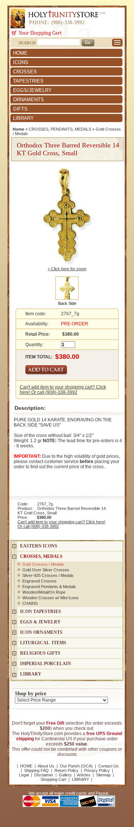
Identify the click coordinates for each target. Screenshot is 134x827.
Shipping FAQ (36, 770)
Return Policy (66, 770)
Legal (24, 775)
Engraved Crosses (39, 581)
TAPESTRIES (28, 81)
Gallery (65, 775)
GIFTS (20, 109)
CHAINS (30, 603)
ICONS (20, 62)
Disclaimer (43, 775)
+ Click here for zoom (67, 268)
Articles (83, 775)
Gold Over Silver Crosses (45, 570)
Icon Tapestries (40, 611)
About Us (46, 766)
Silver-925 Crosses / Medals (48, 575)
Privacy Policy (97, 770)
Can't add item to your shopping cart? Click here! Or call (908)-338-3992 (63, 389)
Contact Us (108, 766)
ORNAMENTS (28, 99)
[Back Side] (67, 287)
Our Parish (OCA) (76, 766)
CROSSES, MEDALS (41, 556)
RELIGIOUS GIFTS (40, 653)
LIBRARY (23, 118)
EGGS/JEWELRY (32, 90)
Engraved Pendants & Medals (49, 586)
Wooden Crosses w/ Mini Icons (50, 597)
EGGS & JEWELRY (40, 622)
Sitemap (103, 775)
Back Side (67, 303)
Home (18, 129)
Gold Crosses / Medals (43, 564)
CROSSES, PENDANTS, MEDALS (60, 129)
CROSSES (25, 71)
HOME (20, 53)
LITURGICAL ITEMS (43, 642)
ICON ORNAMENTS (41, 632)
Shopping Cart (53, 779)
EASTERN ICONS (38, 546)
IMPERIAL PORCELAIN (45, 663)
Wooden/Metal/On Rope (44, 592)
